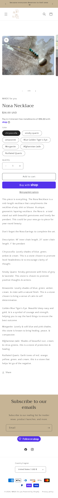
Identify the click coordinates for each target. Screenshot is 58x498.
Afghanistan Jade (32, 146)
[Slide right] (35, 91)
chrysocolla (11, 133)
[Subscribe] (48, 427)
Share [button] (8, 372)
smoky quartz (32, 133)
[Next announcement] (52, 4)
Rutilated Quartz (13, 153)
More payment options (29, 192)
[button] (6, 14)
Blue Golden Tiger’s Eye (35, 140)
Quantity (6, 160)
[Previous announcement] (5, 4)
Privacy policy (48, 492)
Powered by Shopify (31, 492)
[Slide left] (22, 91)
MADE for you (17, 492)
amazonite (10, 140)
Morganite (10, 146)
